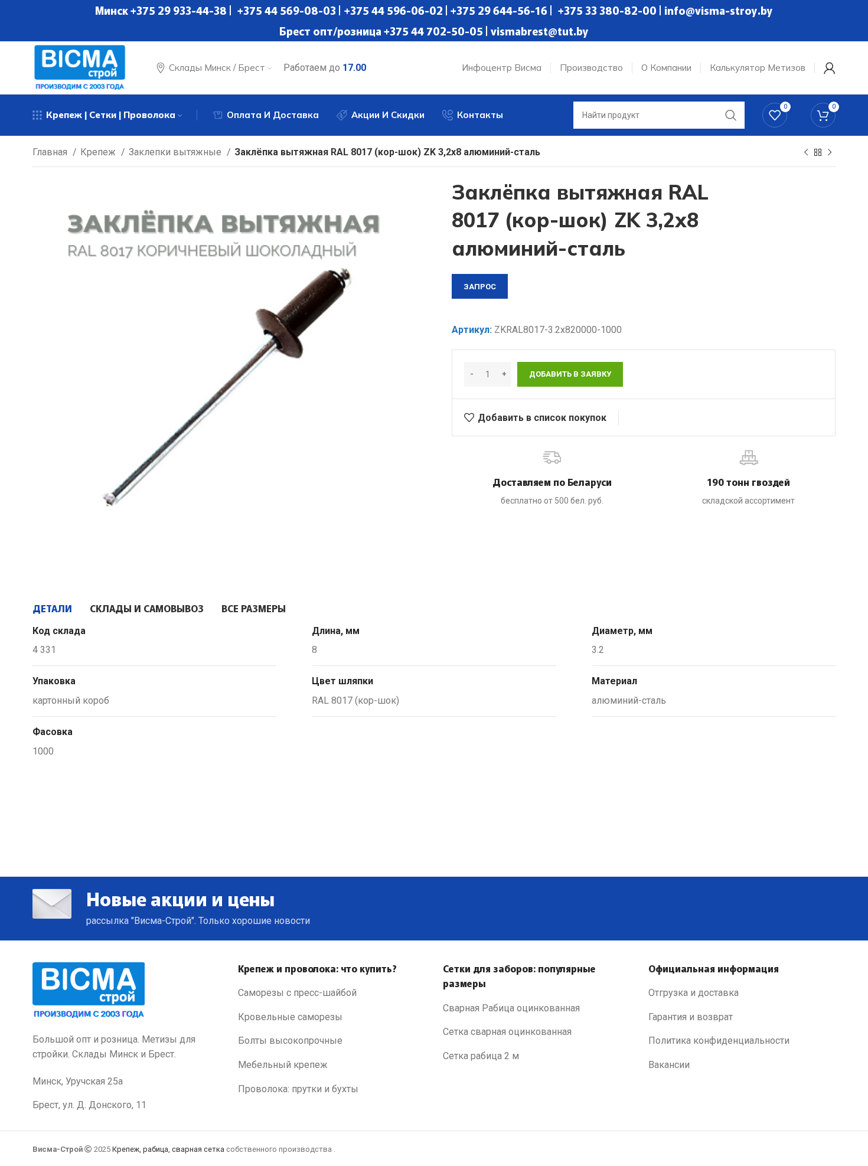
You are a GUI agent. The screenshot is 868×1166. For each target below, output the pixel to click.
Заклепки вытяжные (176, 152)
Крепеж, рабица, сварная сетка (168, 1149)
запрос (480, 286)
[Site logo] (79, 67)
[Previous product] (806, 153)
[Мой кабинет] (829, 68)
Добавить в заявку (570, 374)
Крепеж (99, 152)
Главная (51, 152)
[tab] (52, 608)
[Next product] (830, 153)
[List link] (332, 993)
